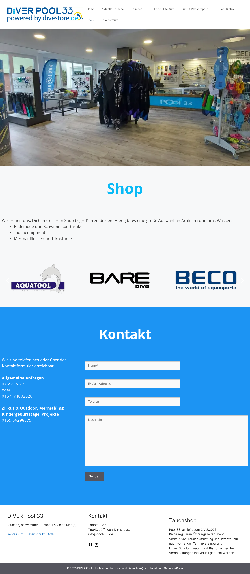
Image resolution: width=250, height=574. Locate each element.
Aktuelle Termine (113, 9)
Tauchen (136, 9)
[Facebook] (90, 545)
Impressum (15, 534)
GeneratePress (174, 568)
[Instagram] (96, 546)
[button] (7, 280)
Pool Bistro (226, 9)
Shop (90, 20)
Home (90, 9)
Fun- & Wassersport (195, 9)
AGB (51, 534)
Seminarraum (109, 20)
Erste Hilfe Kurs (164, 9)
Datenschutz (35, 534)
